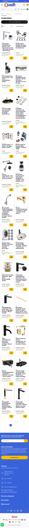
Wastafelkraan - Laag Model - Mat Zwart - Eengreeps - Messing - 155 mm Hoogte (7, 310)
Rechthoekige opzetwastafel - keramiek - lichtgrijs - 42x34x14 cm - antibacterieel (21, 245)
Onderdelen (4, 15)
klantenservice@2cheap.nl (10, 487)
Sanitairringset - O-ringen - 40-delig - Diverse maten (7, 146)
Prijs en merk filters (13, 22)
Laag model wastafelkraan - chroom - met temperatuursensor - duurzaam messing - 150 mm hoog (7, 47)
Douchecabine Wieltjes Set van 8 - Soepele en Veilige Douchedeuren (21, 45)
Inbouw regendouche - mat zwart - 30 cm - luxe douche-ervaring (7, 176)
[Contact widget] (2, 525)
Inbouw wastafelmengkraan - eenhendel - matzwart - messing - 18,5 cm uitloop (7, 373)
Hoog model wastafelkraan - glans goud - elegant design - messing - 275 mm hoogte (7, 405)
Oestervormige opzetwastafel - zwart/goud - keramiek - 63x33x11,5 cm (6, 111)
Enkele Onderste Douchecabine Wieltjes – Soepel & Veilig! (21, 146)
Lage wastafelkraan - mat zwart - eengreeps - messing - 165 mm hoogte (7, 342)
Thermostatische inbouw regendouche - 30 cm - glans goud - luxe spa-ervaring (21, 341)
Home (2, 14)
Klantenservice (14, 457)
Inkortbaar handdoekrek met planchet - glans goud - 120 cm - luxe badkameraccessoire (21, 310)
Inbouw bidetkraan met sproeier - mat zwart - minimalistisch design (7, 78)
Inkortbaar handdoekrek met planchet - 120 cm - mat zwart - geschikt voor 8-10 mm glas (21, 79)
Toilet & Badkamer (18, 14)
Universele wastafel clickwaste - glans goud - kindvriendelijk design (7, 277)
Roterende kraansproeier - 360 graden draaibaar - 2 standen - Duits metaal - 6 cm (20, 178)
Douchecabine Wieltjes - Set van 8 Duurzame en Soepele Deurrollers (7, 245)
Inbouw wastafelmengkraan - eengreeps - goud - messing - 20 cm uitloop (21, 210)
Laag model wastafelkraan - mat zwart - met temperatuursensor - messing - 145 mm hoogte (21, 278)
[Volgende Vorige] (17, 425)
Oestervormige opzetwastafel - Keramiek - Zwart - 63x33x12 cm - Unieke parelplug (21, 373)
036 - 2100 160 (8, 478)
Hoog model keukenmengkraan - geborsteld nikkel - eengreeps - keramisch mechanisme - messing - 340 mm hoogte (7, 212)
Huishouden (8, 14)
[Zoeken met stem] (16, 9)
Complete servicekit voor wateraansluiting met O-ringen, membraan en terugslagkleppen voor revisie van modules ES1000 (21, 113)
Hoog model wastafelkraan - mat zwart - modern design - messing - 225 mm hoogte (21, 404)
